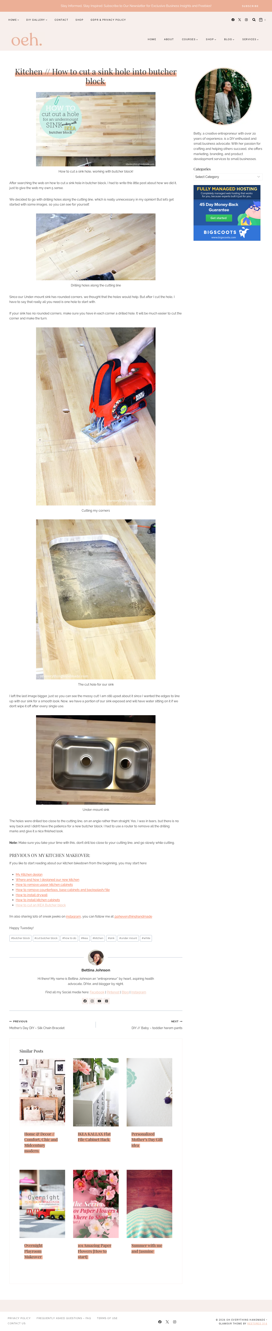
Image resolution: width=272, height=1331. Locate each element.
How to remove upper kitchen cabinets (44, 885)
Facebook (97, 992)
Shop (79, 19)
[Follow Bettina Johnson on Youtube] (99, 1001)
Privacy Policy (19, 1318)
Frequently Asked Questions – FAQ (64, 1318)
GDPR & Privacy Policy (108, 19)
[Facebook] (233, 20)
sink (111, 938)
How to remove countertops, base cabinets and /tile (63, 890)
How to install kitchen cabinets (38, 900)
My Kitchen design (29, 874)
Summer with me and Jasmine (146, 1248)
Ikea (84, 938)
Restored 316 (257, 1323)
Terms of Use (107, 1318)
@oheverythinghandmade (133, 916)
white (146, 938)
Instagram (138, 992)
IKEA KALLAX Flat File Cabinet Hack (94, 1136)
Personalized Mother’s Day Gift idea (147, 1139)
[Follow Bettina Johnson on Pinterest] (106, 1001)
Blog (125, 992)
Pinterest (113, 992)
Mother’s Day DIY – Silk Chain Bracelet (37, 1025)
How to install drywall (31, 895)
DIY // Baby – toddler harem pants (157, 1025)
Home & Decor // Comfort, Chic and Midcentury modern (41, 1142)
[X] (240, 20)
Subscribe (250, 6)
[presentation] (42, 1092)
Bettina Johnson (95, 970)
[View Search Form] (254, 20)
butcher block (20, 938)
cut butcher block (46, 938)
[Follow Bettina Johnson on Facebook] (85, 1001)
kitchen (98, 938)
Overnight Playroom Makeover (33, 1251)
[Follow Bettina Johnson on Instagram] (92, 1001)
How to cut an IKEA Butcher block (41, 905)
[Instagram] (246, 20)
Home (152, 39)
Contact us (16, 1323)
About (169, 39)
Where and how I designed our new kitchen (47, 880)
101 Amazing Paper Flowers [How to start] (94, 1251)
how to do (69, 938)
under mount (128, 938)
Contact (61, 19)
